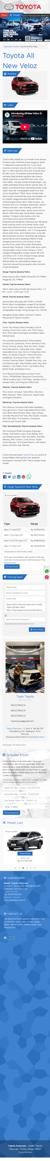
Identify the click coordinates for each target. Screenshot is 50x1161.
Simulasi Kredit (12, 566)
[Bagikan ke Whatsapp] (29, 477)
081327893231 (18, 705)
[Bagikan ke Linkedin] (19, 477)
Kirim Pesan (38, 629)
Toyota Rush (25, 853)
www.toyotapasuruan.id (14, 900)
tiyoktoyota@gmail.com (22, 721)
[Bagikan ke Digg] (14, 477)
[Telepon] (46, 577)
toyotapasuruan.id (36, 737)
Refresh (31, 624)
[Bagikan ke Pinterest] (23, 477)
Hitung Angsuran (11, 812)
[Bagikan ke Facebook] (5, 477)
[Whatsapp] (46, 571)
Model (15, 46)
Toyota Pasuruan (30, 455)
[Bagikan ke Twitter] (9, 477)
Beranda (7, 46)
